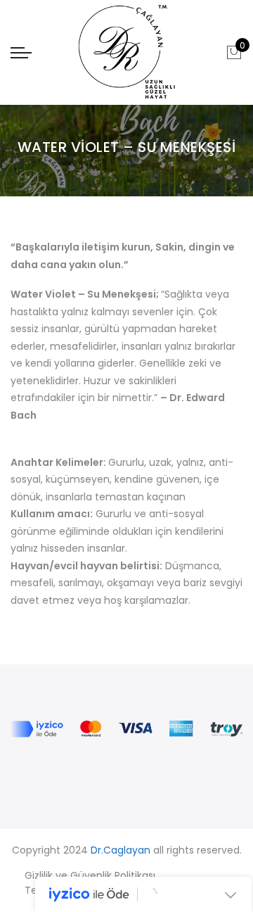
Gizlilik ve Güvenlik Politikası (90, 875)
